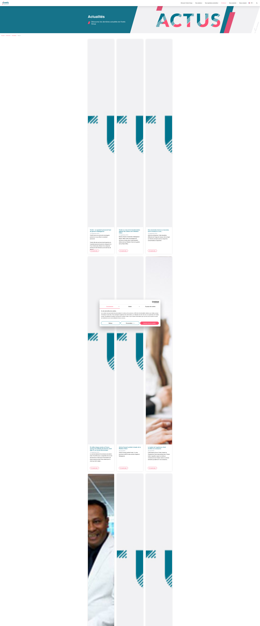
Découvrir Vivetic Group (186, 3)
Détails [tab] (130, 306)
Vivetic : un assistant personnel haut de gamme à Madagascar (100, 230)
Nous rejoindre (232, 3)
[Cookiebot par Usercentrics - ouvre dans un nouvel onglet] (153, 302)
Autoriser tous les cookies (149, 323)
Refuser (110, 323)
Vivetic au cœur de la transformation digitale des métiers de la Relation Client (129, 231)
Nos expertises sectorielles (211, 3)
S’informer (223, 3)
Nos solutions (198, 3)
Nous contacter (243, 3)
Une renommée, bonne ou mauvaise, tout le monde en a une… (158, 230)
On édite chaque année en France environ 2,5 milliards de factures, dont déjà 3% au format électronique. (101, 448)
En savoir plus (94, 250)
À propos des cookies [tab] (150, 306)
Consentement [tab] (109, 306)
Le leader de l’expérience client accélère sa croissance (157, 447)
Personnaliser (129, 323)
